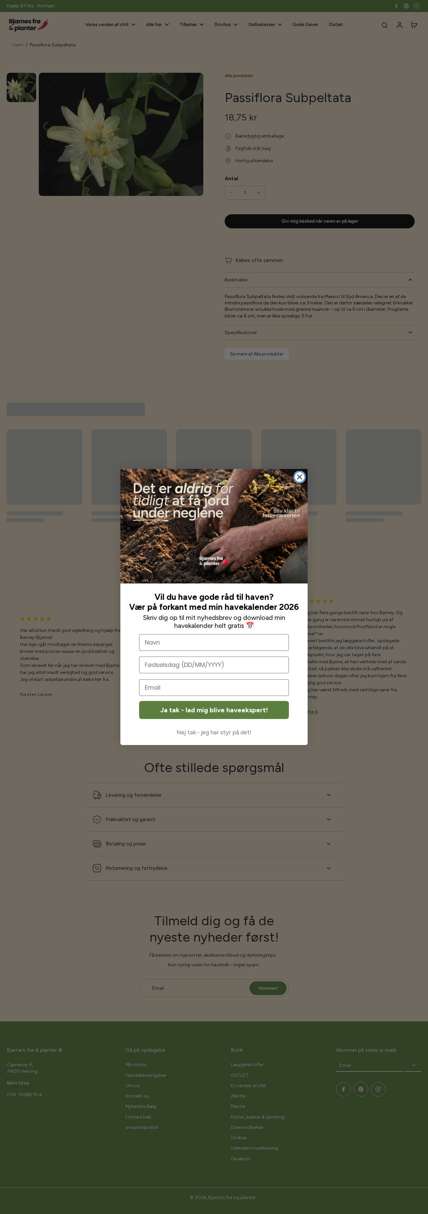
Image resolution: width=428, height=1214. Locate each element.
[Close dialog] (299, 477)
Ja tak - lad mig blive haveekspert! (214, 710)
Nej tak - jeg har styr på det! (214, 732)
